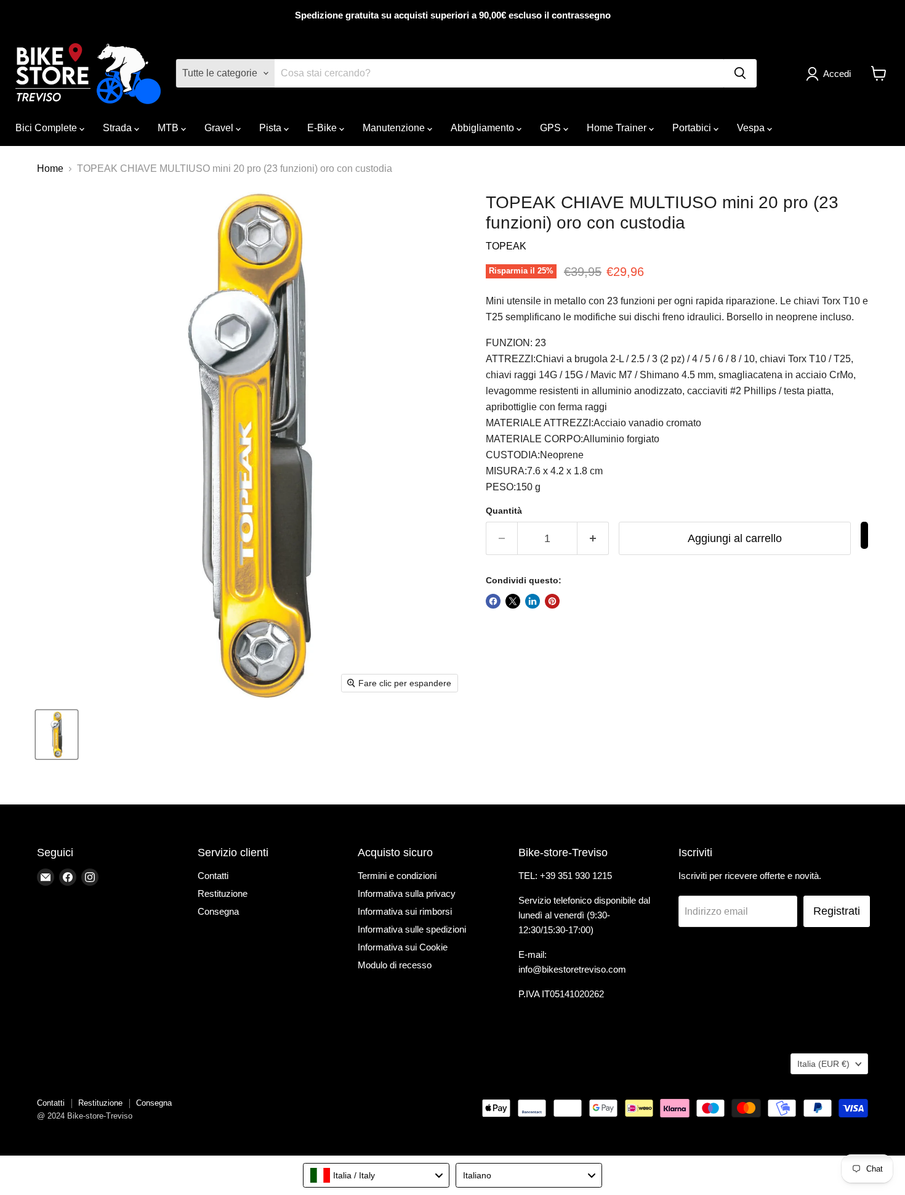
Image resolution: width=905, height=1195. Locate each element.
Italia (823, 1064)
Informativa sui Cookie (403, 947)
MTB (169, 128)
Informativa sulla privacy (407, 893)
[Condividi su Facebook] (493, 601)
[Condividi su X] (512, 601)
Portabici (693, 128)
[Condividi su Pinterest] (552, 601)
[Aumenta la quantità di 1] (593, 539)
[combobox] (376, 1175)
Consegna (218, 911)
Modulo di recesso (395, 965)
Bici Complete (47, 128)
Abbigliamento (484, 128)
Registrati (836, 911)
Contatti (213, 875)
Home (50, 168)
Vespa (752, 128)
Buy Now (864, 535)
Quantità (504, 511)
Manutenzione (395, 128)
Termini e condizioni (397, 875)
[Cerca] (740, 73)
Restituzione (222, 893)
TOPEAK (506, 246)
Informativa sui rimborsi (405, 911)
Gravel (220, 128)
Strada (118, 128)
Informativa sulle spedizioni (412, 929)
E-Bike (323, 128)
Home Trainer (618, 128)
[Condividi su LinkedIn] (532, 601)
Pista (271, 128)
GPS (551, 128)
